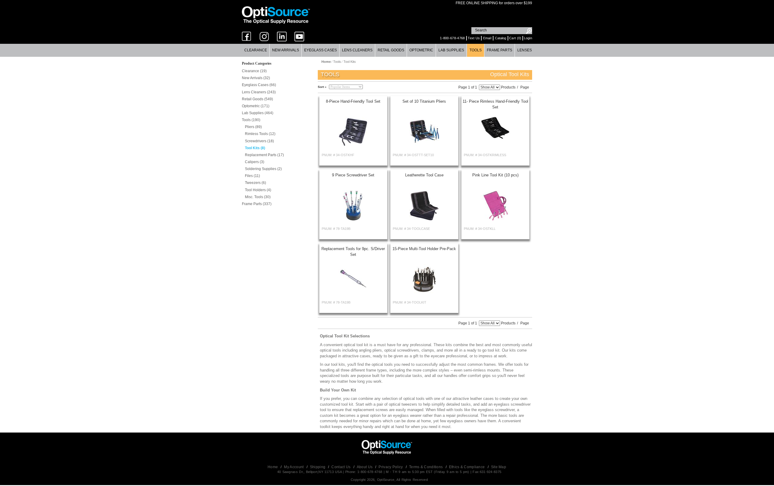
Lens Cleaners (357, 50)
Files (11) (252, 176)
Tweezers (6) (255, 183)
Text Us (474, 38)
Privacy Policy (391, 467)
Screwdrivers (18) (259, 141)
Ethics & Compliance (467, 467)
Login (528, 38)
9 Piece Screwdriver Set (353, 175)
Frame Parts (499, 50)
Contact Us (341, 467)
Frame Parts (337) (257, 204)
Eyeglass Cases (320, 50)
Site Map (498, 467)
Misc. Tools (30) (258, 197)
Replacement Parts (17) (264, 155)
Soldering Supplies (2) (263, 169)
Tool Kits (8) (255, 148)
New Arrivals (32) (256, 78)
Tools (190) (251, 120)
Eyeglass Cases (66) (259, 85)
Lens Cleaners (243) (259, 92)
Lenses (524, 50)
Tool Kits (349, 61)
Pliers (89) (253, 127)
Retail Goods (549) (257, 99)
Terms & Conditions (426, 467)
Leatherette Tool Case (424, 175)
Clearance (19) (254, 71)
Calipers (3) (254, 162)
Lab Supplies (451, 50)
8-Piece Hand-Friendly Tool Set (353, 101)
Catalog (500, 38)
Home (273, 467)
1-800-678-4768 (452, 38)
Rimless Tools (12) (260, 134)
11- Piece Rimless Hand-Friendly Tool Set (495, 104)
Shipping (318, 467)
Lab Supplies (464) (257, 113)
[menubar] (387, 50)
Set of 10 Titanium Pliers (424, 101)
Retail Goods (391, 50)
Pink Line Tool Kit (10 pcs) (495, 175)
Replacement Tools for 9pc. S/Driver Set (353, 251)
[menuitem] (256, 50)
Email (487, 38)
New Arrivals (285, 50)
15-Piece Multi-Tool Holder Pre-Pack (424, 248)
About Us (365, 467)
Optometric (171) (255, 106)
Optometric (421, 50)
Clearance (255, 50)
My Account (294, 467)
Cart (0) (515, 38)
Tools (476, 50)
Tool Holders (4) (258, 190)
